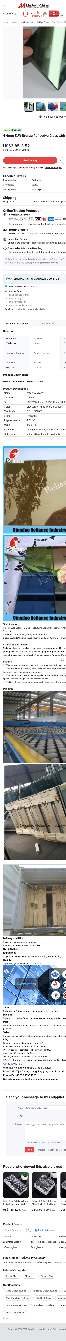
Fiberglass (29, 1276)
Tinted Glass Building (44, 1305)
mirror (6, 1236)
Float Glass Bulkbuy (15, 1312)
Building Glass (43, 22)
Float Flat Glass (43, 1298)
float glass (36, 1247)
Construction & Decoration (22, 22)
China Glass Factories (16, 1290)
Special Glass (12, 1276)
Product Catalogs (46, 1230)
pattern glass (37, 1236)
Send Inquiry (30, 160)
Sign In (8, 309)
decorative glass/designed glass (46, 1241)
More (5, 1318)
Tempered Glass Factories (45, 1290)
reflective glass (10, 1247)
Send (29, 1149)
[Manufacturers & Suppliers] (33, 5)
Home (5, 22)
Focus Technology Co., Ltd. (39, 1329)
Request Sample (53, 167)
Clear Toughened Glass (16, 1305)
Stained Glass (47, 1276)
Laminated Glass (11, 1241)
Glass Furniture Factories (17, 1298)
